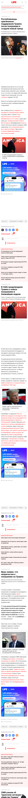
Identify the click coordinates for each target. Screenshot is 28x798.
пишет (18, 616)
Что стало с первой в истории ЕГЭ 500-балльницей (12, 267)
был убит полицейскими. (15, 434)
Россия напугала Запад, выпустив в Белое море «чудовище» (13, 278)
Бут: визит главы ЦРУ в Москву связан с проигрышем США (12, 563)
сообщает (4, 97)
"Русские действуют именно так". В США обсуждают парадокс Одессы (12, 785)
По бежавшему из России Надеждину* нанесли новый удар (12, 252)
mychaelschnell (18, 58)
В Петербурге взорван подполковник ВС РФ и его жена (14, 262)
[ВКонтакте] (13, 229)
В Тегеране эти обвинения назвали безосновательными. (14, 443)
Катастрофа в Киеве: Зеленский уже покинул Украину (14, 558)
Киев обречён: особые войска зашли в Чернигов (12, 552)
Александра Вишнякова (8, 480)
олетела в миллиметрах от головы (13, 698)
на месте (23, 123)
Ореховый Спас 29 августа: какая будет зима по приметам (14, 542)
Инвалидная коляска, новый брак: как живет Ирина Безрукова (14, 547)
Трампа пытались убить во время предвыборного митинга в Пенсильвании (14, 694)
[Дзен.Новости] (2, 229)
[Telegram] (9, 229)
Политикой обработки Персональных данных (11, 7)
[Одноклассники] (16, 229)
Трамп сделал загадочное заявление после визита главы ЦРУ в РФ (13, 257)
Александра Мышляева (8, 193)
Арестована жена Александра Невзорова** (13, 538)
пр (2, 698)
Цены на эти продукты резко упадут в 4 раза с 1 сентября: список (14, 273)
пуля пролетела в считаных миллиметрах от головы (13, 424)
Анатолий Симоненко (7, 744)
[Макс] (6, 229)
